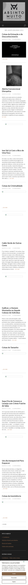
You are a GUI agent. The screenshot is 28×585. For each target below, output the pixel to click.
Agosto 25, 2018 (6, 188)
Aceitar (14, 573)
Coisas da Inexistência (11, 496)
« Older (4, 524)
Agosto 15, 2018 (6, 408)
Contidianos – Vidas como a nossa (11, 558)
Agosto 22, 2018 (6, 248)
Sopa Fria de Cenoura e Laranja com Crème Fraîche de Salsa (14, 403)
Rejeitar (14, 581)
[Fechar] (25, 561)
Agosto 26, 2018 (6, 155)
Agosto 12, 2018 (6, 465)
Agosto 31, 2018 (6, 39)
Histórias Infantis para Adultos (10, 540)
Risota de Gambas (6, 543)
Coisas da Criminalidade (12, 186)
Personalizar (14, 577)
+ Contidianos (5, 537)
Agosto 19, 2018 (6, 315)
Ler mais (5, 59)
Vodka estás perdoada (7, 546)
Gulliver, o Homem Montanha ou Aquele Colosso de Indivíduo (11, 310)
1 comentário (16, 248)
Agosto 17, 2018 (6, 350)
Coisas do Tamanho (10, 348)
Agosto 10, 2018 (6, 498)
